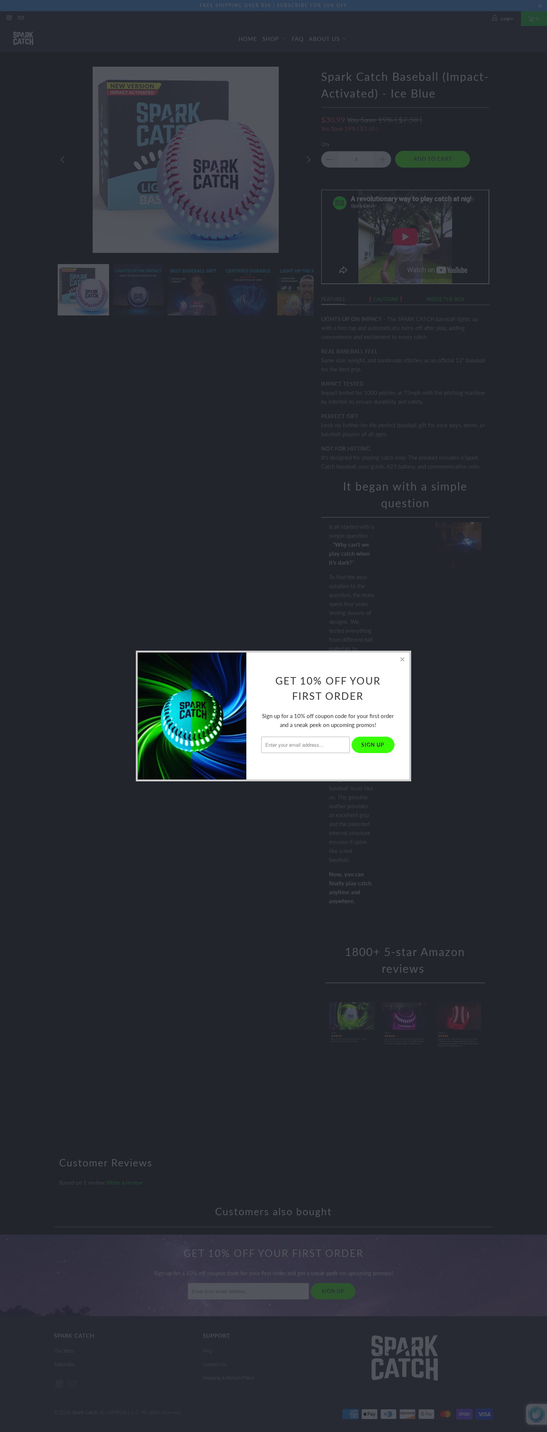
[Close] (402, 659)
